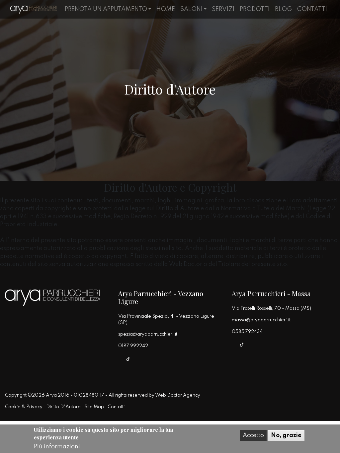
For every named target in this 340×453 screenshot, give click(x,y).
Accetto (253, 435)
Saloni (191, 9)
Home (165, 9)
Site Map (94, 407)
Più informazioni (57, 447)
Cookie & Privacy (23, 407)
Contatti (312, 9)
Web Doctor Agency (177, 395)
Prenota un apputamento (106, 9)
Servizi (223, 9)
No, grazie (286, 435)
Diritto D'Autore (63, 407)
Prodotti (255, 9)
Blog (283, 9)
